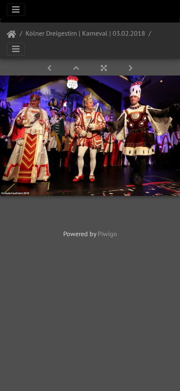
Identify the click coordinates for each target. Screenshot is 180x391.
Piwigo (107, 233)
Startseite (11, 34)
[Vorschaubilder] (77, 68)
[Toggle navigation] (16, 9)
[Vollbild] (104, 68)
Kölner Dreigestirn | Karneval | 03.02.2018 (85, 33)
